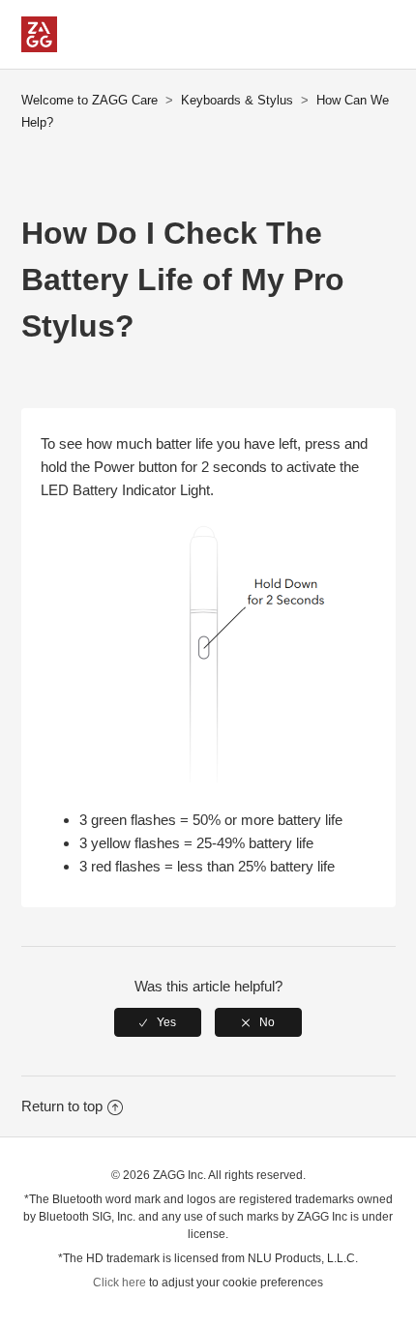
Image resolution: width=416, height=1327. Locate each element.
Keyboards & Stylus (237, 100)
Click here (119, 1282)
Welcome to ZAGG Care (89, 100)
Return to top (62, 1106)
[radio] (157, 1022)
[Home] (39, 47)
